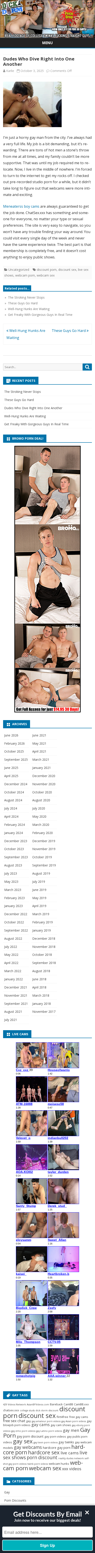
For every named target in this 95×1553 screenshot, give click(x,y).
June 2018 (39, 979)
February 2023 (14, 898)
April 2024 (11, 816)
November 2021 (15, 995)
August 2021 (13, 1011)
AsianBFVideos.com (38, 1404)
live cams (70, 1452)
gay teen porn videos (46, 1442)
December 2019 (43, 841)
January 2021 (41, 768)
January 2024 (13, 833)
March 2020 (40, 825)
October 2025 (14, 751)
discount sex (67, 269)
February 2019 (42, 922)
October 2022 (14, 922)
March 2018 (40, 995)
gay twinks (66, 1442)
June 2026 (11, 735)
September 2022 (16, 930)
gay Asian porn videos (73, 1421)
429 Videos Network (14, 1404)
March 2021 (40, 759)
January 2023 (13, 906)
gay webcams (28, 1447)
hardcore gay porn (56, 1447)
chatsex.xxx (11, 1410)
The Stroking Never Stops (22, 392)
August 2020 (41, 800)
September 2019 (44, 865)
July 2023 (10, 873)
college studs (27, 1410)
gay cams (40, 1424)
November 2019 (43, 849)
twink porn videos (37, 1463)
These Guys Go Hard (69, 330)
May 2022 (11, 955)
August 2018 (41, 971)
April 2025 (11, 776)
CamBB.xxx (81, 1404)
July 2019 (38, 881)
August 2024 (13, 800)
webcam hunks (59, 1464)
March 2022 (12, 971)
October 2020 (42, 792)
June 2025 (11, 768)
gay (28, 1421)
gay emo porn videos (23, 1431)
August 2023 (13, 865)
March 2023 (12, 890)
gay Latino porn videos (49, 1431)
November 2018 (43, 947)
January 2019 (41, 930)
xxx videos (71, 1468)
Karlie (10, 71)
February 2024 (14, 825)
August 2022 (13, 938)
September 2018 (44, 963)
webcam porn (25, 275)
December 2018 (43, 938)
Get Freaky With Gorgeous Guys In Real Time (36, 424)
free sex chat (14, 1420)
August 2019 (41, 873)
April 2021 (39, 751)
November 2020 (43, 784)
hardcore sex (44, 1452)
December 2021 (15, 987)
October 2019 (42, 857)
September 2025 (16, 759)
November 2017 (43, 1011)
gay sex (23, 1441)
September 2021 (16, 1003)
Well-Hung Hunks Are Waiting (25, 416)
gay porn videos (55, 1436)
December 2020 (43, 776)
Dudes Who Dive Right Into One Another (33, 408)
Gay (7, 1492)
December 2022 (15, 914)
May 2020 (39, 816)
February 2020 (42, 833)
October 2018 (42, 955)
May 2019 (39, 898)
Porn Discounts (15, 1500)
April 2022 (11, 963)
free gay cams (78, 1417)
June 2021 (39, 735)
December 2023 (15, 841)
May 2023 (11, 881)
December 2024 (15, 784)
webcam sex (46, 275)
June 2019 (39, 890)
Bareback (56, 1404)
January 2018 (41, 1003)
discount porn (47, 269)
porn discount (42, 1457)
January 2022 (13, 979)
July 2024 (10, 808)
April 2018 (39, 987)
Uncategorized (18, 269)
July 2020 (38, 808)
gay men (71, 1430)
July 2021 (10, 1020)
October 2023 (14, 849)
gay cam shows (61, 1425)
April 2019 (39, 906)
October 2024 (14, 792)
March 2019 (40, 914)
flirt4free (62, 1417)
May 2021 (39, 743)
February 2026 (14, 743)
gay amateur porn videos (46, 1421)
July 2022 (10, 947)
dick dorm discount (47, 1410)
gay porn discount (30, 1436)
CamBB (68, 1404)
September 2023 (16, 857)
